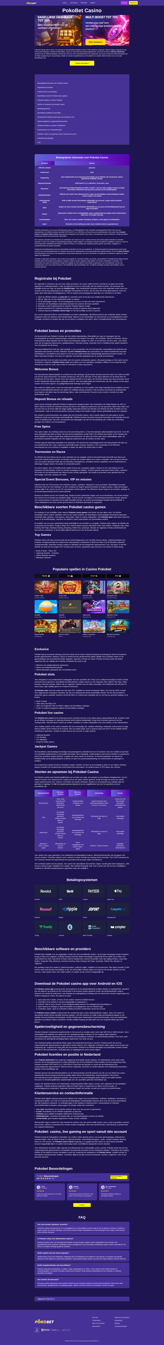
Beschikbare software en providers (49, 113)
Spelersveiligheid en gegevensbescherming (52, 121)
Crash (93, 576)
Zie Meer (82, 1205)
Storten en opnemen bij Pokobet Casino (51, 104)
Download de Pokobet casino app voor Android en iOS (55, 117)
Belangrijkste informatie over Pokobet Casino (52, 83)
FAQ (38, 142)
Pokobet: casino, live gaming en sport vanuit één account (56, 134)
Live (68, 576)
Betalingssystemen (43, 109)
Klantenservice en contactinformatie (49, 130)
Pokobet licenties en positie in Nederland (51, 125)
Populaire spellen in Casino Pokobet (49, 100)
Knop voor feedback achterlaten (116, 1177)
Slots (116, 576)
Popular (44, 576)
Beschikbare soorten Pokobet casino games (52, 96)
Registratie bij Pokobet (45, 87)
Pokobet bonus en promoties (47, 92)
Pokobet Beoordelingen (45, 138)
